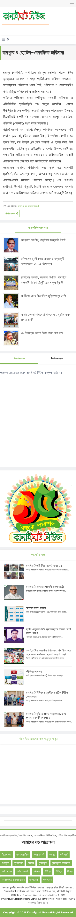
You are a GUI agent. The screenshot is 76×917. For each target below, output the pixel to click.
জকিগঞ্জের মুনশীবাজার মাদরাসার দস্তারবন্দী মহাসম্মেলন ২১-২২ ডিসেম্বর (42, 261)
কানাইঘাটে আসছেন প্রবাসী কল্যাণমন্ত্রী (45, 587)
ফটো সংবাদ (7, 871)
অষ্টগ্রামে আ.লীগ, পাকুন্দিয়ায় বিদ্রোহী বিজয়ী (43, 240)
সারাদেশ (35, 206)
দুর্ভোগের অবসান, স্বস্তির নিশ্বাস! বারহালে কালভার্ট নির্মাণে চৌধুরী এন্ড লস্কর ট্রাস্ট (43, 280)
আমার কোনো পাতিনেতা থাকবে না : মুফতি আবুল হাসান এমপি (46, 317)
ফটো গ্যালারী (22, 871)
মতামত (52, 855)
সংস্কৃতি (5, 863)
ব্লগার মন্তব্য (20, 358)
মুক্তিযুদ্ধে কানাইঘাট (61, 863)
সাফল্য (31, 863)
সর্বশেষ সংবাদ (24, 206)
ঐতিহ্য (48, 871)
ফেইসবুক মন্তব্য (57, 358)
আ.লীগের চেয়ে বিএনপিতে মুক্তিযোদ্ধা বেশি (43, 296)
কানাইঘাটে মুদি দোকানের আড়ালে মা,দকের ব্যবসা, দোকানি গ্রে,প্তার (46, 716)
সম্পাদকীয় (33, 880)
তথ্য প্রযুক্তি (22, 855)
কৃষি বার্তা (64, 855)
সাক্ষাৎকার (47, 880)
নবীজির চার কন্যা (34, 671)
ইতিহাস (59, 871)
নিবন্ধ (69, 871)
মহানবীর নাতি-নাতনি (36, 608)
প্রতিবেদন (18, 863)
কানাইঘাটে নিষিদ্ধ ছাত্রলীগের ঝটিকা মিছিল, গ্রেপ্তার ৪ (47, 694)
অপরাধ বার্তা (39, 855)
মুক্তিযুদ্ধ (43, 863)
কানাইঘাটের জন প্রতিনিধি (13, 880)
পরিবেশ (36, 871)
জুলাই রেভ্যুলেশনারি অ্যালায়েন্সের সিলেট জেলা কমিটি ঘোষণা (48, 631)
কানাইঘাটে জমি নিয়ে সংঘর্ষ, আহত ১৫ (44, 565)
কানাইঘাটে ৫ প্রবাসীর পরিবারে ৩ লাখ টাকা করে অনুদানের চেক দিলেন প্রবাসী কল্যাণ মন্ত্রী (48, 652)
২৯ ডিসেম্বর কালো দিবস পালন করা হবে (42, 333)
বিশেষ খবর (6, 855)
